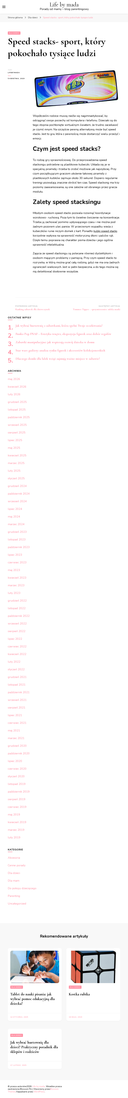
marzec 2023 (16, 585)
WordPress (39, 1091)
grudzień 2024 (17, 486)
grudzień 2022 (17, 600)
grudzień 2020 (17, 746)
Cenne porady (16, 865)
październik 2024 (19, 494)
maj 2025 (14, 448)
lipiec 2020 (15, 761)
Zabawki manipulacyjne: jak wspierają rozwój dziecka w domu (55, 342)
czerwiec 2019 (17, 807)
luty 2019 (14, 837)
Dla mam (13, 881)
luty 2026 (14, 394)
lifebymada (14, 73)
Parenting (14, 896)
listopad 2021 (17, 685)
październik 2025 (19, 417)
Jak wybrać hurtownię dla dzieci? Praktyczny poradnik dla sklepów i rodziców (34, 1047)
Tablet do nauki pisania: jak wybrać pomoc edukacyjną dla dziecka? (32, 999)
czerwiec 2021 (17, 723)
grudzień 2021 (17, 677)
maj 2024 (14, 516)
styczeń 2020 (16, 776)
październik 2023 (19, 547)
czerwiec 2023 (17, 562)
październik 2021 (19, 692)
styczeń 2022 (16, 669)
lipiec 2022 (15, 639)
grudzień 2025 (17, 402)
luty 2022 (14, 662)
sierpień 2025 (16, 432)
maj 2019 (14, 814)
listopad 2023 (17, 539)
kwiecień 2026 (17, 387)
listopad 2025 (17, 409)
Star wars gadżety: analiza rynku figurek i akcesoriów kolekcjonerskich (60, 350)
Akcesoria (14, 858)
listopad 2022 (17, 608)
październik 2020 (19, 753)
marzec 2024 (16, 524)
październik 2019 (19, 791)
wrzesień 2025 (17, 425)
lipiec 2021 (15, 715)
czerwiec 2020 (17, 769)
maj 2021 (14, 730)
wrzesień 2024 (17, 501)
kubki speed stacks (105, 231)
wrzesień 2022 (17, 623)
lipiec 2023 (15, 555)
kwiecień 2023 (17, 578)
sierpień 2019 (16, 799)
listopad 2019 (17, 784)
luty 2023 (14, 593)
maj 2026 (14, 379)
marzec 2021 (16, 738)
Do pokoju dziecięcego (22, 888)
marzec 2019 (16, 830)
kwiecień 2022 (17, 654)
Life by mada (64, 4)
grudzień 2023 (17, 532)
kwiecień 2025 (17, 455)
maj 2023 (14, 570)
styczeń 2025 (16, 478)
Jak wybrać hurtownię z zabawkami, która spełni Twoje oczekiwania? (59, 326)
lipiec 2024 (15, 509)
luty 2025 (14, 471)
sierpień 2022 (16, 631)
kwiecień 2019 (17, 822)
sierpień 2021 (16, 707)
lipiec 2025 (15, 440)
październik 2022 (19, 616)
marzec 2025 (16, 463)
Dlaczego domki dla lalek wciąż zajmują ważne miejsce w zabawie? (58, 359)
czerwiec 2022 (17, 646)
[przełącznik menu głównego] (3, 7)
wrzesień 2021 (17, 700)
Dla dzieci (14, 33)
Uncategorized (17, 903)
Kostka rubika (79, 994)
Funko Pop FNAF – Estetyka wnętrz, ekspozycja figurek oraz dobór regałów (63, 334)
